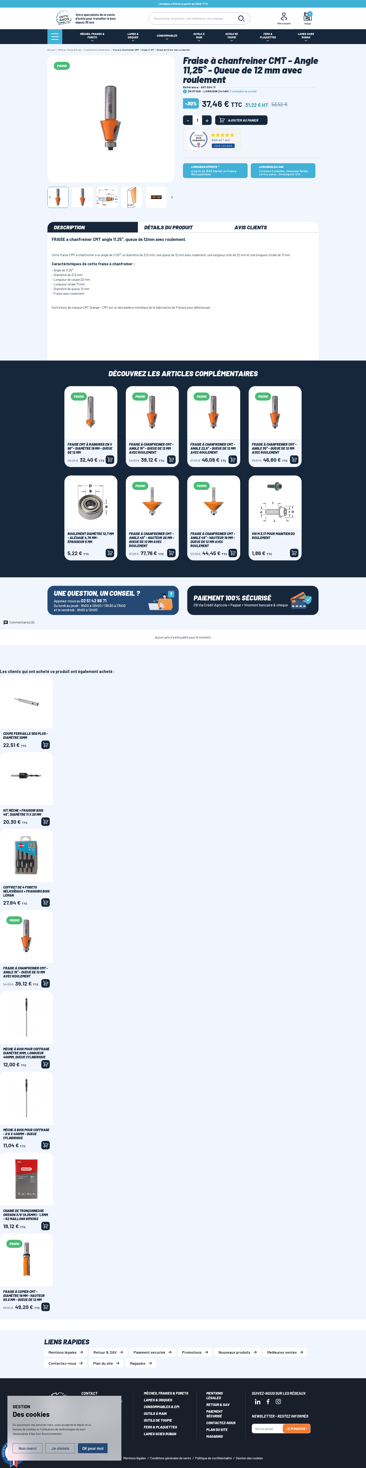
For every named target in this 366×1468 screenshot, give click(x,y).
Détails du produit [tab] (168, 227)
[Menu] (54, 36)
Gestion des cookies (249, 1458)
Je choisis (60, 1448)
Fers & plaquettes (160, 1427)
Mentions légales (63, 1352)
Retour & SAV (105, 1352)
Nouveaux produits (234, 1352)
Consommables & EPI (161, 1406)
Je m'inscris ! (296, 1429)
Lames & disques (158, 1400)
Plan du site (103, 1363)
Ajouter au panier (243, 120)
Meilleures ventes (282, 1352)
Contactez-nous (62, 1363)
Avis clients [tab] (250, 227)
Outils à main (155, 1413)
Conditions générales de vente (170, 1458)
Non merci (27, 1448)
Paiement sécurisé (149, 1352)
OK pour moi (92, 1448)
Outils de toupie (158, 1420)
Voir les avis (223, 145)
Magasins (138, 1363)
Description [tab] (69, 227)
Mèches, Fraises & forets (166, 1393)
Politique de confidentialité (213, 1458)
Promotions (192, 1352)
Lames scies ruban (160, 1434)
